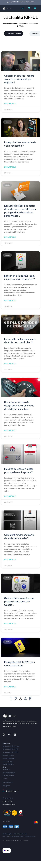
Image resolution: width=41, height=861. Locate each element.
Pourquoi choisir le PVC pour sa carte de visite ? (19, 663)
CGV (4, 836)
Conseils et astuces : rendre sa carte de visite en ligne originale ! (19, 79)
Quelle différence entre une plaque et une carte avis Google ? (19, 601)
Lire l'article (10, 104)
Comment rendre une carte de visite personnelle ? (19, 536)
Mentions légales (7, 834)
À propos (5, 778)
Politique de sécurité (29, 836)
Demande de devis (8, 775)
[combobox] (7, 850)
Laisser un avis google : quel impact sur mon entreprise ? (19, 277)
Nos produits (6, 769)
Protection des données (16, 836)
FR (8, 851)
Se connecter (11, 791)
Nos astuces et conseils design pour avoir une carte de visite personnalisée (19, 406)
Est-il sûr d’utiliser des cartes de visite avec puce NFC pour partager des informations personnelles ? (20, 210)
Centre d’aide (7, 782)
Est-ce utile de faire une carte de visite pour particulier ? (20, 340)
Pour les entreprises (9, 772)
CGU (7, 836)
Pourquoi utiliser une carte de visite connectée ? (20, 144)
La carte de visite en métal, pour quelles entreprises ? (18, 470)
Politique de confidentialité (20, 834)
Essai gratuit (6, 785)
